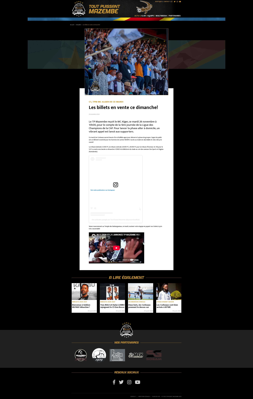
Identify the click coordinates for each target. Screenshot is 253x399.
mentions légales (144, 396)
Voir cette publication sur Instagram (103, 190)
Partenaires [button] (175, 16)
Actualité (78, 25)
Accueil (72, 25)
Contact (167, 1)
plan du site (156, 396)
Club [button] (143, 16)
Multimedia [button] (161, 16)
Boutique (158, 1)
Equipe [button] (151, 16)
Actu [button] (137, 16)
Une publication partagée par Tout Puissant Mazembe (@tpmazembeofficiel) (116, 219)
